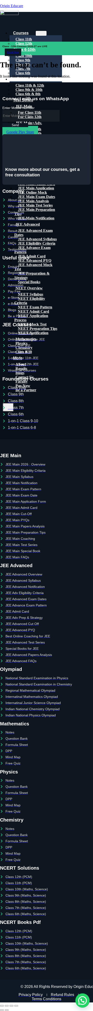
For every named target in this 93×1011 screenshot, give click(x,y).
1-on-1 (19, 79)
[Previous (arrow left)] (2, 1010)
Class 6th (23, 73)
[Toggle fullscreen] (7, 1005)
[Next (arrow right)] (7, 1010)
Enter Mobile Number (18, 108)
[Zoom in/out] (2, 1005)
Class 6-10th (24, 50)
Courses (21, 33)
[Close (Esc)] (16, 1005)
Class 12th (24, 43)
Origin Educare (11, 6)
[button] (82, 1000)
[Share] (11, 1005)
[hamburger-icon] (41, 33)
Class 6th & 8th (28, 94)
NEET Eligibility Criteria (29, 301)
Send (15, 125)
